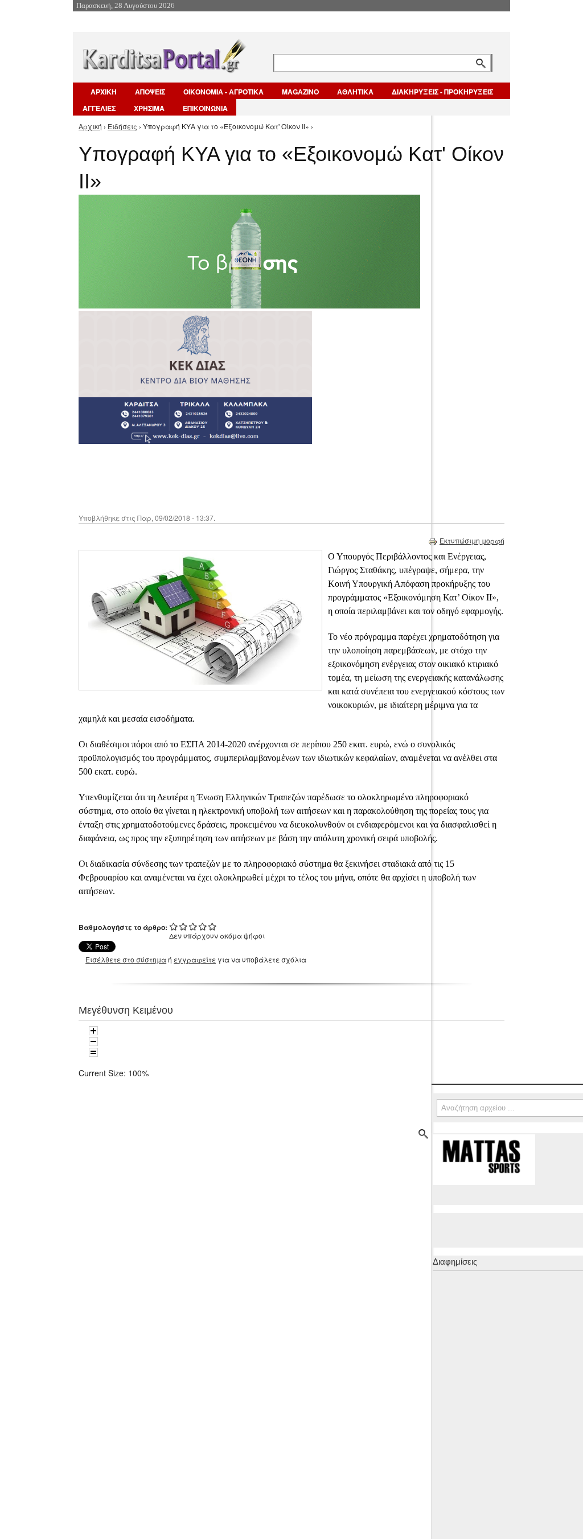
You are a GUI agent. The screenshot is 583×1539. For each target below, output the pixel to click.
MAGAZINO (300, 92)
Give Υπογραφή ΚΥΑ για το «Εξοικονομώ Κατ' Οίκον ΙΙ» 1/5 (174, 926)
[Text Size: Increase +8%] (93, 1030)
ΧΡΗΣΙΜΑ (149, 108)
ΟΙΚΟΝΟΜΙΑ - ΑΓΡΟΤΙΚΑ (223, 92)
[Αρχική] (163, 54)
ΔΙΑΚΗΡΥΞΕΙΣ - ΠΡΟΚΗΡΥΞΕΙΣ (442, 92)
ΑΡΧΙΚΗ (104, 92)
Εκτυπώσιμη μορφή (472, 540)
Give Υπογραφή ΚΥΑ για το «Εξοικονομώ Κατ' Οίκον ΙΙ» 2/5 (183, 926)
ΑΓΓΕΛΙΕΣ (99, 108)
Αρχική (90, 126)
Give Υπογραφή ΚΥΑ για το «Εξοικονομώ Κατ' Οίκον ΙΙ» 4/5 (203, 926)
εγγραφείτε (195, 959)
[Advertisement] (281, 477)
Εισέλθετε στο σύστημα (125, 959)
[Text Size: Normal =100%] (93, 1052)
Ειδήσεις (122, 126)
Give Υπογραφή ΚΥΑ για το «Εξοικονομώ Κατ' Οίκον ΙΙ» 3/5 (193, 926)
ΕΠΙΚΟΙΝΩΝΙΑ (205, 108)
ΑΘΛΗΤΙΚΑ (355, 92)
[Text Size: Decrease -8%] (93, 1041)
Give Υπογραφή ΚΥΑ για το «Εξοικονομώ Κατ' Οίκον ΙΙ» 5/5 (212, 926)
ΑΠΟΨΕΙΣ (150, 92)
